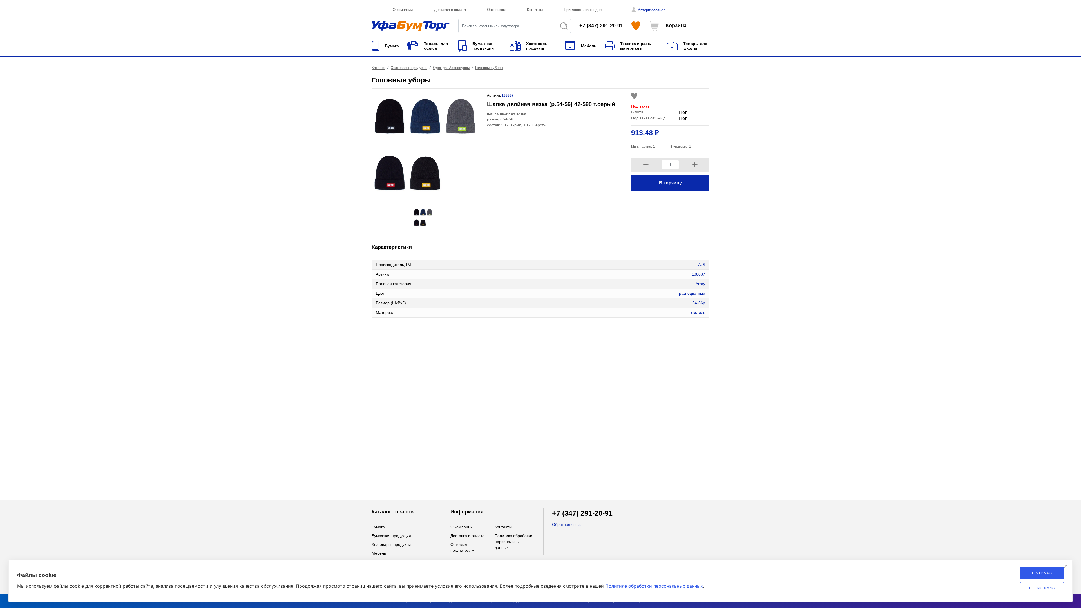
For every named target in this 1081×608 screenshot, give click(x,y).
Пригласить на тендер (583, 10)
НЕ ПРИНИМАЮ (1042, 588)
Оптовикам (496, 10)
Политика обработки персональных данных (513, 541)
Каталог (378, 68)
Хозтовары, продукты (409, 68)
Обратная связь (566, 524)
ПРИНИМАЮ (1042, 573)
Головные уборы (489, 68)
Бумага (378, 527)
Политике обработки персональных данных (654, 586)
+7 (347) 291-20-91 (601, 25)
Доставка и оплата (450, 10)
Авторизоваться (651, 10)
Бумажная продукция (391, 535)
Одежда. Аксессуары (451, 68)
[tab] (392, 247)
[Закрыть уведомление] (1066, 566)
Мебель (379, 553)
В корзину (670, 182)
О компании (403, 10)
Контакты (535, 10)
